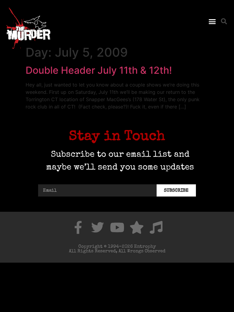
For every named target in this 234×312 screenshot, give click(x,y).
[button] (212, 21)
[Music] (156, 227)
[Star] (136, 227)
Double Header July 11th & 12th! (99, 70)
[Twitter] (97, 227)
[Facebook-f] (78, 227)
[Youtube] (117, 227)
